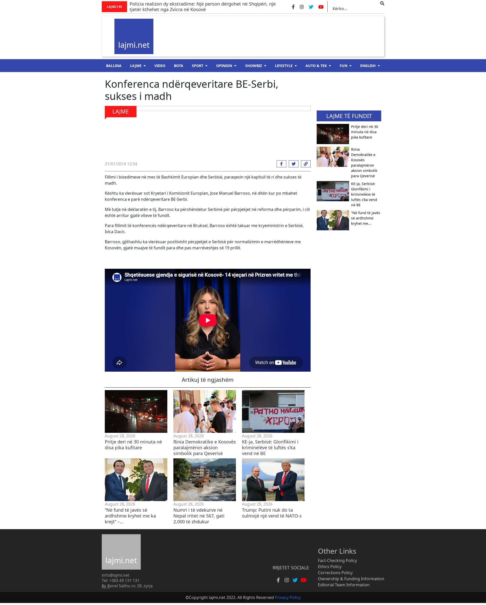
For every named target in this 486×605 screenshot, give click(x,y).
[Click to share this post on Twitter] (292, 163)
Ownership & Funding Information (351, 578)
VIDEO (159, 65)
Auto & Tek (316, 65)
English (368, 65)
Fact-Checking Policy (337, 560)
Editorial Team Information (344, 585)
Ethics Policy (329, 566)
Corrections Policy (335, 572)
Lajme (135, 65)
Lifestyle (284, 65)
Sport (197, 65)
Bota (178, 65)
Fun (343, 65)
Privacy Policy (288, 597)
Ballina (114, 65)
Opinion (224, 65)
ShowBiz (253, 65)
